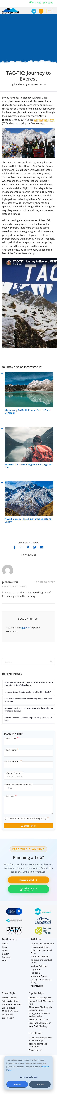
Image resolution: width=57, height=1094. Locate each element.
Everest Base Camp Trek (39, 997)
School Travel (8, 1007)
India (4, 946)
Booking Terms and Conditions (37, 1045)
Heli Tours (35, 972)
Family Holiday (9, 997)
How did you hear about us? (19, 784)
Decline (40, 1084)
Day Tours (35, 969)
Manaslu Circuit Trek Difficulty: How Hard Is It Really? (28, 692)
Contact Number (15, 773)
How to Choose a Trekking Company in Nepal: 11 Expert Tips (28, 718)
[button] (41, 11)
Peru (4, 960)
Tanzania (6, 957)
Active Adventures (10, 1001)
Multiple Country (10, 1011)
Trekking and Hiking (40, 946)
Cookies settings (28, 1077)
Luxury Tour (8, 1014)
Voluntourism (37, 985)
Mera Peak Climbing (37, 1026)
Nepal (5, 943)
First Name (12, 738)
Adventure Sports (39, 976)
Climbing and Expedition (42, 943)
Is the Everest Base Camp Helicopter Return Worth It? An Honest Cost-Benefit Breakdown (29, 683)
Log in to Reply (45, 582)
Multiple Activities (39, 966)
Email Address (14, 761)
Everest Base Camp (44, 119)
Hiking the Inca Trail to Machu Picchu (39, 1014)
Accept (17, 1084)
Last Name (12, 749)
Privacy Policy (40, 818)
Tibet (4, 950)
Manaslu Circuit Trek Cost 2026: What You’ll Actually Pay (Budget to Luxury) (29, 709)
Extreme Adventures (11, 1004)
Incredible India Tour (38, 1019)
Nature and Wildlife (40, 956)
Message (11, 796)
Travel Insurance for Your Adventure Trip (40, 1039)
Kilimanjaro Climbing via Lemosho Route (40, 1008)
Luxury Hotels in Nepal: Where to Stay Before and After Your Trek (28, 699)
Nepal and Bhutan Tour (39, 1022)
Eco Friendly (8, 1017)
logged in (25, 627)
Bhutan (5, 953)
